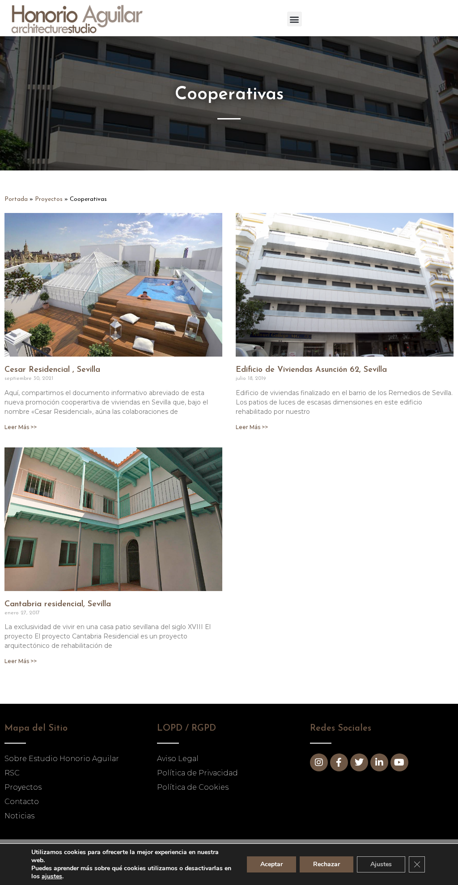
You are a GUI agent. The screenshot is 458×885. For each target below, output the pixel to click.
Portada (16, 199)
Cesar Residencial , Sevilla (52, 370)
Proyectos (49, 199)
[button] (294, 19)
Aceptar (271, 864)
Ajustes (381, 864)
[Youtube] (399, 762)
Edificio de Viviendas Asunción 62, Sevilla (311, 370)
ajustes (52, 876)
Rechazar (326, 864)
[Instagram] (319, 762)
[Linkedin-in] (379, 762)
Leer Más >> (20, 427)
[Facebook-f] (339, 762)
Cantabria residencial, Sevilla (57, 604)
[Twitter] (359, 762)
